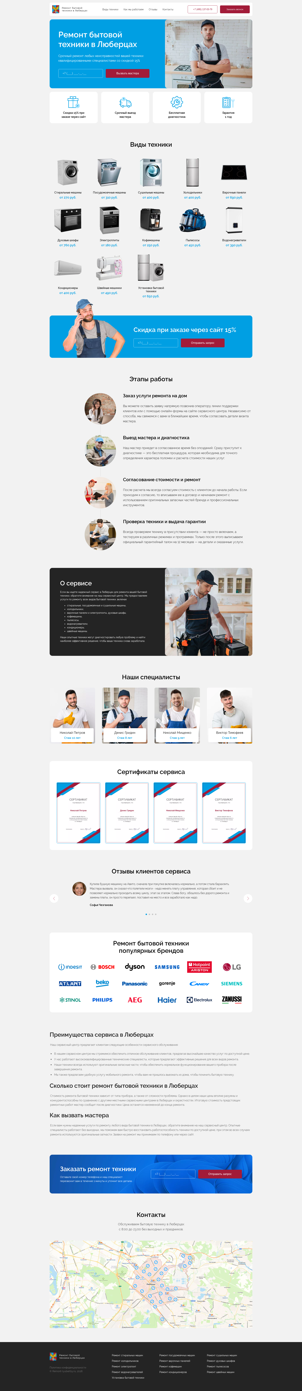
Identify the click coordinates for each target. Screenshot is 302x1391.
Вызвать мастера (127, 73)
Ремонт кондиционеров (173, 1372)
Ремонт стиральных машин (127, 1355)
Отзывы (153, 9)
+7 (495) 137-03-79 (202, 9)
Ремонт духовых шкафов (221, 1361)
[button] (54, 898)
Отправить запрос (202, 342)
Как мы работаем (133, 9)
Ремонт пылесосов (218, 1366)
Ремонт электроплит (124, 1366)
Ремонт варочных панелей (174, 1361)
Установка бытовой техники (128, 1377)
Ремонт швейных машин (220, 1372)
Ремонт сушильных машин (222, 1355)
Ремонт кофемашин (170, 1366)
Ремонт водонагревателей (127, 1372)
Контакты (168, 9)
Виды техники (110, 9)
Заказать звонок (234, 9)
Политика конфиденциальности (68, 1367)
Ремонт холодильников (125, 1361)
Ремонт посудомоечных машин (177, 1355)
